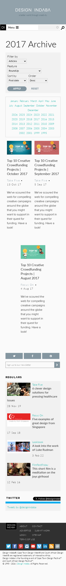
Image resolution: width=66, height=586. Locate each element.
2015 (51, 119)
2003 (51, 128)
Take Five (13, 180)
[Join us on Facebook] (32, 356)
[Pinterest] (21, 546)
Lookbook (37, 442)
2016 (44, 119)
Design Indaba (23, 563)
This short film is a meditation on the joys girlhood (44, 472)
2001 (29, 133)
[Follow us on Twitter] (14, 356)
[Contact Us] (57, 546)
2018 (29, 119)
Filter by (12, 56)
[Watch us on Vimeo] (39, 546)
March (33, 101)
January (14, 101)
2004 (44, 128)
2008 (15, 128)
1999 (37, 133)
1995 (44, 133)
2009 (51, 123)
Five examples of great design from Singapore (43, 423)
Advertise (25, 530)
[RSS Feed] (51, 546)
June (53, 101)
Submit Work (42, 530)
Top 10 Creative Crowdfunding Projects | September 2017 (46, 167)
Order (32, 76)
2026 (15, 114)
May (47, 101)
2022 (44, 114)
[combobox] (48, 27)
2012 (29, 123)
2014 (15, 123)
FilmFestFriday (40, 465)
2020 (15, 119)
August (18, 105)
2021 (51, 114)
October (40, 105)
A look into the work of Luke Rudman (45, 448)
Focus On (27, 284)
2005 (37, 128)
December (33, 110)
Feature (12, 66)
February (24, 101)
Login (23, 534)
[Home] (33, 10)
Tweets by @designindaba (21, 507)
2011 (37, 123)
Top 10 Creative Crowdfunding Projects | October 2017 (18, 167)
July (11, 105)
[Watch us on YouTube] (33, 546)
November (51, 105)
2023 (37, 114)
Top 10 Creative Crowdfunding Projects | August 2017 (32, 271)
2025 (22, 114)
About (23, 526)
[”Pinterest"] (50, 356)
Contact (37, 526)
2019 (22, 119)
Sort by (11, 76)
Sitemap (36, 534)
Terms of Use (27, 539)
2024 (29, 114)
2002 (22, 133)
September (29, 105)
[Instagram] (27, 546)
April (40, 101)
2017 (37, 119)
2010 (44, 123)
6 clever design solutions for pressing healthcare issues (32, 394)
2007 (22, 128)
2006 (29, 128)
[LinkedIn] (45, 546)
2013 (22, 123)
